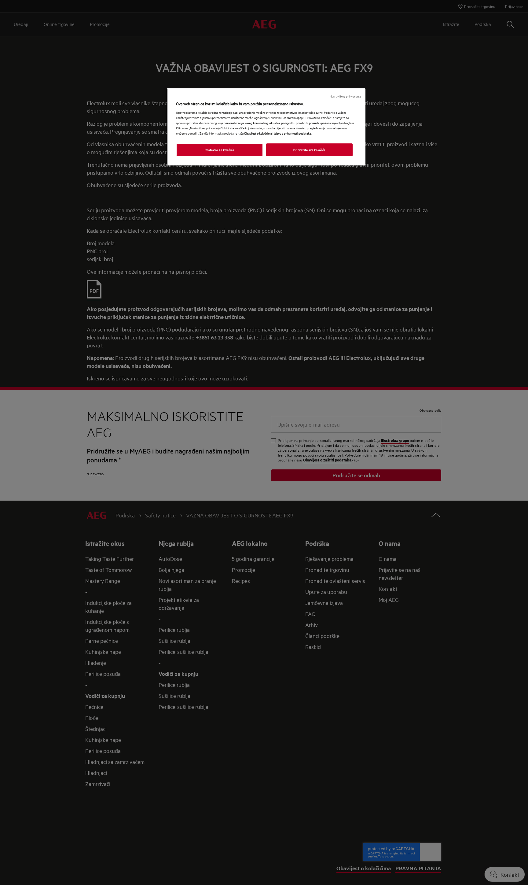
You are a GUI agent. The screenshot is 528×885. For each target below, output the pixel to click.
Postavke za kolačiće (219, 149)
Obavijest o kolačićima (258, 133)
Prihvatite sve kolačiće (309, 149)
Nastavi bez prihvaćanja (345, 96)
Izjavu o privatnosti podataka (292, 133)
